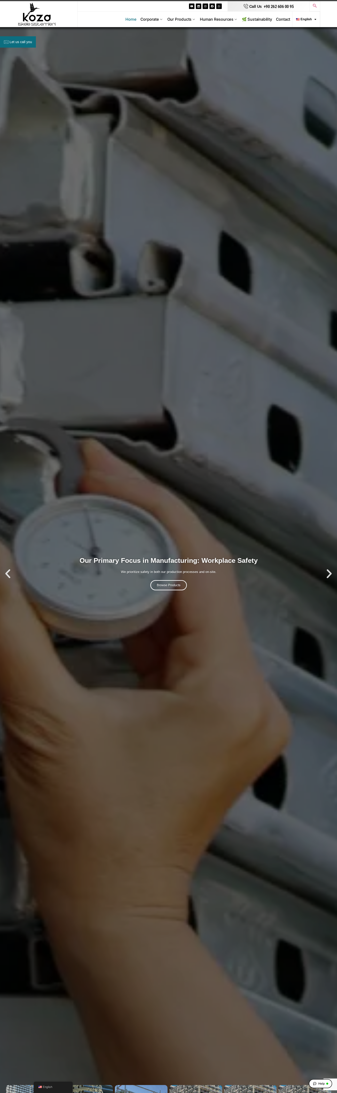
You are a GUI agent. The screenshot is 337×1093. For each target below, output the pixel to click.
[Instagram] (205, 6)
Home (130, 19)
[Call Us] (246, 6)
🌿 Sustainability (257, 19)
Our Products (179, 19)
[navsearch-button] (315, 6)
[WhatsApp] (219, 6)
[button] (8, 574)
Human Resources (216, 19)
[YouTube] (191, 6)
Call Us (255, 6)
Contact (283, 19)
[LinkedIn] (198, 6)
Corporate (149, 19)
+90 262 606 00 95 (279, 6)
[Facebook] (212, 6)
